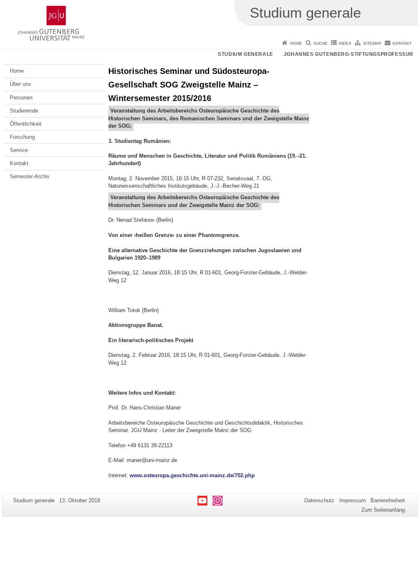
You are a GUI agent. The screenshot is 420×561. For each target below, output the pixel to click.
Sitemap (372, 43)
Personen (21, 97)
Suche (320, 43)
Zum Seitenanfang (383, 510)
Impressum (352, 500)
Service (19, 150)
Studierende (24, 111)
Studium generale (245, 54)
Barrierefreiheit (387, 500)
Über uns (20, 84)
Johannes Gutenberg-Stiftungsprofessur (348, 54)
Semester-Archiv (30, 176)
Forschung (22, 137)
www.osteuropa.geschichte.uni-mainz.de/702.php (192, 475)
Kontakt (402, 43)
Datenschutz (319, 500)
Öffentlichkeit (25, 124)
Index (345, 43)
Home (296, 43)
